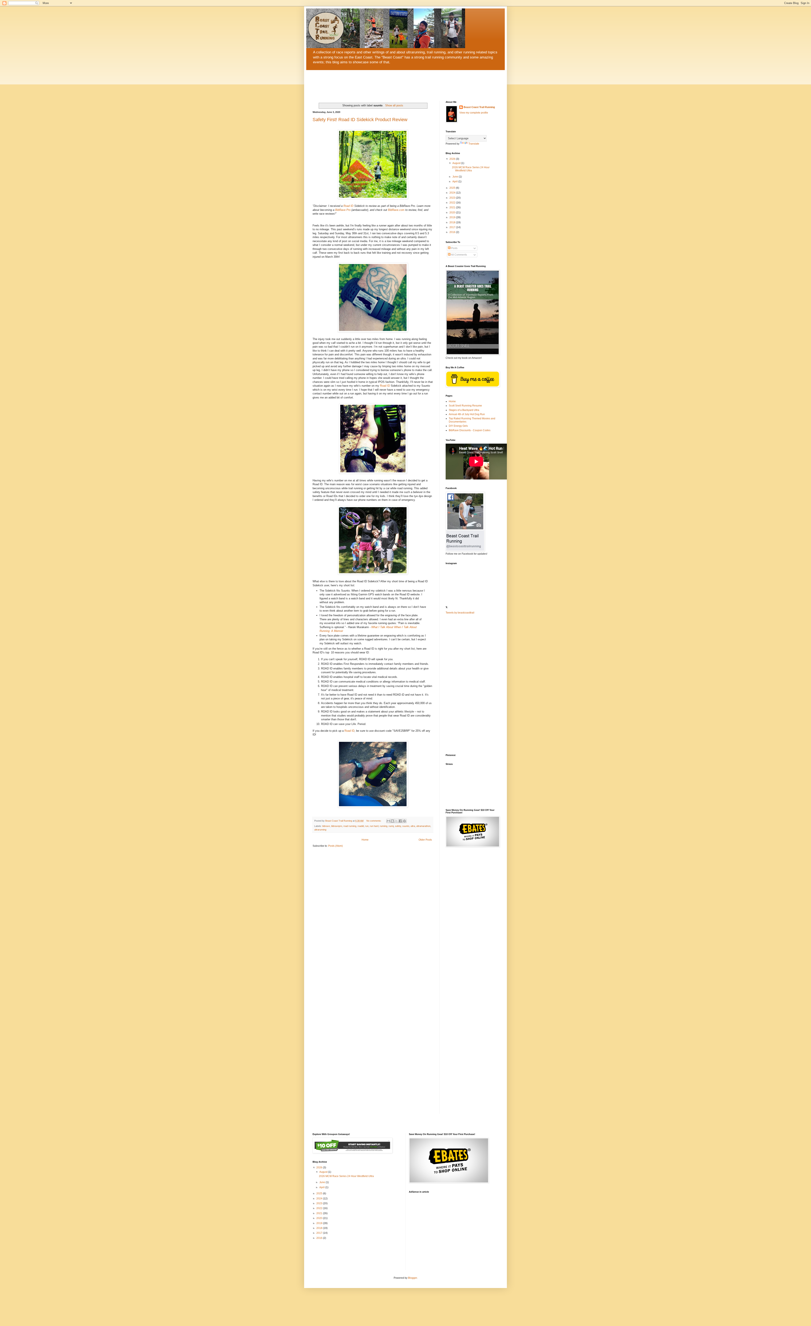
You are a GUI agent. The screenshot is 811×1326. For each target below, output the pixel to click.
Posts (453, 248)
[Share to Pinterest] (404, 821)
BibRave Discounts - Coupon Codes (469, 430)
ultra (413, 826)
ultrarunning (320, 829)
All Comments (458, 254)
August (456, 163)
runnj (391, 826)
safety (398, 826)
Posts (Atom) (335, 845)
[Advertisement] (472, 684)
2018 (452, 222)
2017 (452, 227)
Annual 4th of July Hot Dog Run (467, 414)
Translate (473, 143)
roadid (361, 826)
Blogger (412, 1277)
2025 (452, 187)
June (455, 176)
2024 (452, 192)
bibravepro (336, 826)
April (455, 181)
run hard (374, 826)
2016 (452, 232)
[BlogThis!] (392, 821)
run (367, 826)
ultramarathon (423, 826)
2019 (452, 217)
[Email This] (388, 821)
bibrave (326, 826)
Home (365, 839)
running (383, 826)
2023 (452, 197)
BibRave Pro (343, 209)
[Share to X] (396, 821)
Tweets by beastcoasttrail (460, 612)
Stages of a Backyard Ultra (464, 410)
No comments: (374, 820)
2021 (452, 207)
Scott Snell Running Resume (465, 405)
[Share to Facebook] (400, 821)
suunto (405, 826)
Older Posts (425, 839)
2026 (452, 158)
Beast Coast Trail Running (479, 107)
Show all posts (394, 105)
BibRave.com (396, 209)
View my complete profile (473, 112)
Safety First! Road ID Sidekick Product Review (360, 119)
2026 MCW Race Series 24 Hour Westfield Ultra (471, 169)
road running (349, 826)
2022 (452, 202)
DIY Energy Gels (458, 425)
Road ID (348, 205)
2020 (452, 212)
